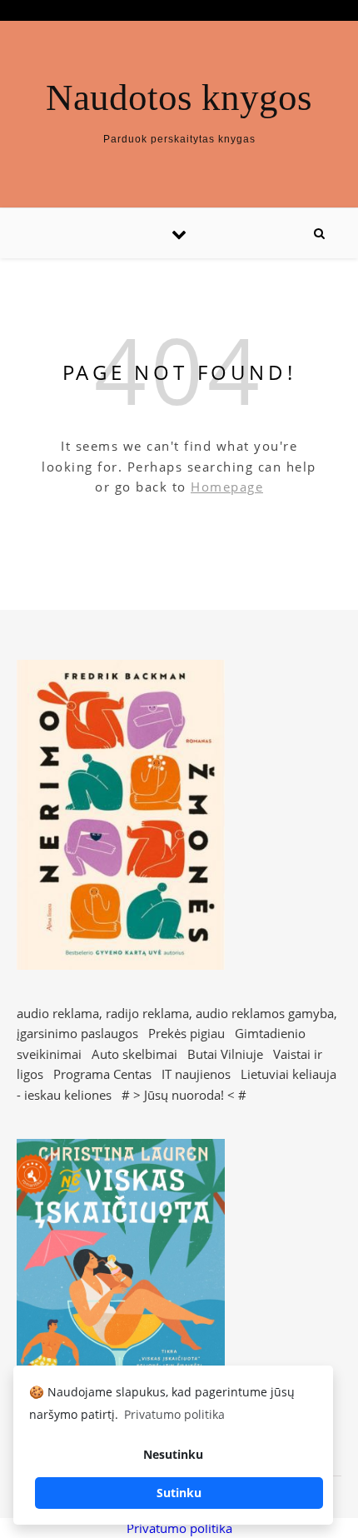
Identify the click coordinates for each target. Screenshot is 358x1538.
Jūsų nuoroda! (184, 1094)
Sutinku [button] (179, 1493)
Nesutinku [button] (173, 1454)
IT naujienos (196, 1074)
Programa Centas (102, 1074)
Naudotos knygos (179, 98)
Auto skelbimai (134, 1054)
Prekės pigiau (186, 1033)
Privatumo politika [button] (174, 1414)
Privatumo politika (179, 1528)
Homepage (227, 486)
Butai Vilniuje (225, 1054)
